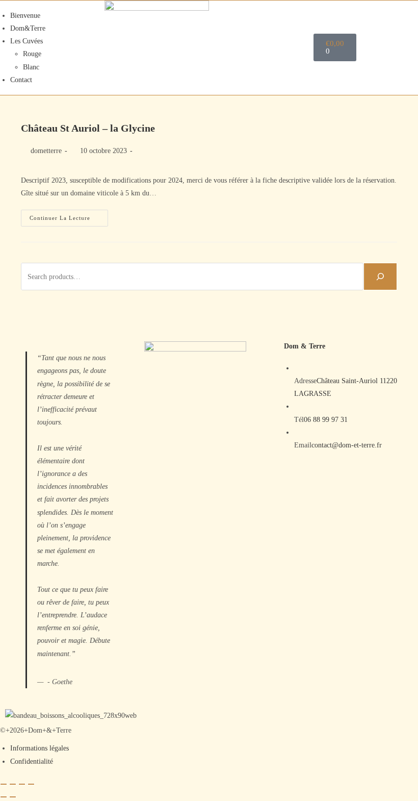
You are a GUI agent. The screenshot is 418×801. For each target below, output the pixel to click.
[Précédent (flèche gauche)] (3, 797)
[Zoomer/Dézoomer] (3, 784)
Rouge (32, 54)
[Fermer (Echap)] (31, 784)
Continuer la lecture (69, 215)
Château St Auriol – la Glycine (88, 128)
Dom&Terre (27, 28)
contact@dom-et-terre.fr (346, 445)
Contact (21, 80)
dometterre (46, 151)
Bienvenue (25, 15)
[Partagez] (21, 784)
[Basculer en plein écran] (12, 784)
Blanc (31, 67)
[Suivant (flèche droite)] (12, 797)
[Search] (380, 276)
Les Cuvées (26, 41)
